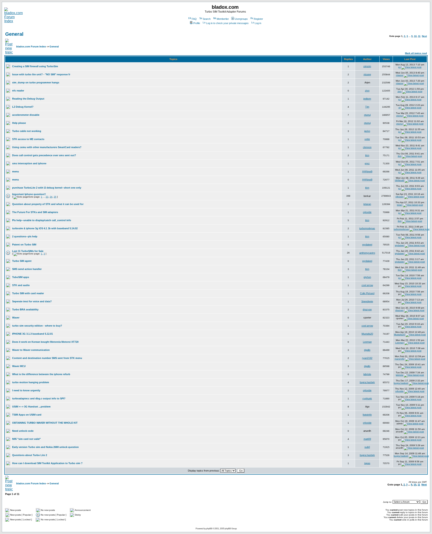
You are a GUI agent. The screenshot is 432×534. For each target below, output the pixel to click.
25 (55, 197)
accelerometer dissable (25, 114)
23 (47, 197)
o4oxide (367, 212)
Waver (15, 317)
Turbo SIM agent (22, 261)
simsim (367, 66)
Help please (19, 123)
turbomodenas (367, 228)
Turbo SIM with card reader (28, 293)
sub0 (367, 447)
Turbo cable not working (26, 131)
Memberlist (223, 19)
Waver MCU (19, 366)
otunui (367, 114)
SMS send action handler (27, 269)
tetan (399, 205)
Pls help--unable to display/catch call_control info (41, 220)
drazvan (367, 309)
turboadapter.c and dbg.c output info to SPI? (38, 398)
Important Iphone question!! (29, 194)
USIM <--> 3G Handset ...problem (31, 406)
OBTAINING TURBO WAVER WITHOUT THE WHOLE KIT (45, 422)
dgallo (367, 350)
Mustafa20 (367, 333)
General (14, 34)
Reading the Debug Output (28, 98)
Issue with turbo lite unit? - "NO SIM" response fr (41, 74)
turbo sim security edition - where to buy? (37, 325)
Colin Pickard (367, 293)
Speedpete (367, 301)
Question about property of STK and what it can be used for (47, 204)
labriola (367, 374)
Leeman (367, 341)
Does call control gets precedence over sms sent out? (44, 155)
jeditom (367, 98)
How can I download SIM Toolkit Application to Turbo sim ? (47, 463)
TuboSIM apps (20, 277)
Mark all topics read (416, 53)
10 (415, 36)
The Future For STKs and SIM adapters (35, 212)
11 (419, 36)
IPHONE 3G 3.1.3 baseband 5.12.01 (32, 333)
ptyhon (367, 277)
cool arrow (367, 285)
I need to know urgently (26, 390)
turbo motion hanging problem (30, 382)
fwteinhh (367, 414)
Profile (196, 23)
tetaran (367, 204)
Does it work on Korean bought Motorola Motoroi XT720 (45, 341)
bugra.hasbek (367, 382)
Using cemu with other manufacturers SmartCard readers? (46, 147)
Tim (367, 106)
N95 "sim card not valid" (26, 439)
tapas (367, 463)
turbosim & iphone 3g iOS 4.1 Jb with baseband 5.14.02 (45, 228)
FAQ (194, 19)
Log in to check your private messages (227, 23)
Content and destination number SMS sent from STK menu (47, 358)
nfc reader (18, 90)
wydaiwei (367, 244)
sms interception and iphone (29, 163)
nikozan (400, 196)
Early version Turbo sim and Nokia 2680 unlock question (45, 447)
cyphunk (367, 398)
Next (424, 36)
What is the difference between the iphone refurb (41, 374)
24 (51, 197)
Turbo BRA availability (25, 309)
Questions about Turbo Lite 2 (29, 455)
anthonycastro (367, 252)
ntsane (367, 74)
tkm (367, 155)
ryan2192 (367, 358)
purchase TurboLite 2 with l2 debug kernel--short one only (46, 187)
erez (367, 163)
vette (367, 139)
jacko (367, 131)
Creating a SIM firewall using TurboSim (35, 66)
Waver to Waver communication (31, 350)
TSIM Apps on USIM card (26, 414)
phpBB (209, 528)
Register (258, 19)
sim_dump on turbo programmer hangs (35, 82)
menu (15, 171)
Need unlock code (23, 430)
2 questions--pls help (24, 236)
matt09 (367, 439)
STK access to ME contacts (28, 139)
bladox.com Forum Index (31, 46)
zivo (367, 90)
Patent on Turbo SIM (24, 244)
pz (399, 67)
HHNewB (367, 171)
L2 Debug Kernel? (23, 106)
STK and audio (21, 285)
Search (207, 19)
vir (399, 107)
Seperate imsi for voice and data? (32, 301)
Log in (258, 23)
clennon (367, 147)
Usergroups (241, 19)
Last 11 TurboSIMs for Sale (27, 251)
